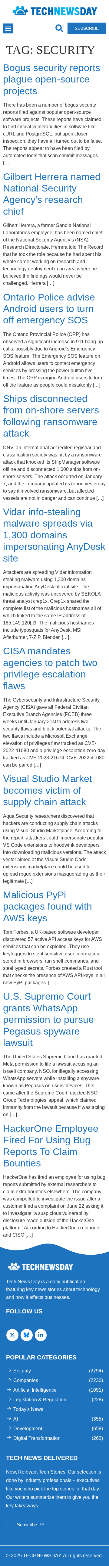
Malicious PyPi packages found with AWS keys (47, 906)
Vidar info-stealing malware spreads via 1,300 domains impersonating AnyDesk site (54, 535)
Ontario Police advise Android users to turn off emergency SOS (49, 309)
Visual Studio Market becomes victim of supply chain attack (47, 790)
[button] (8, 28)
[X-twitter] (12, 1335)
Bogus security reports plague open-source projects (51, 79)
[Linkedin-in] (41, 1335)
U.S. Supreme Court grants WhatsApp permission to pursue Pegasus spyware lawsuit (48, 1019)
